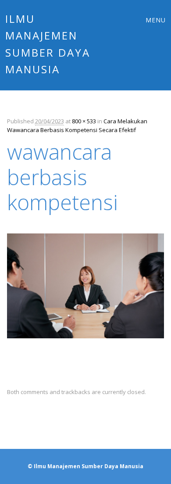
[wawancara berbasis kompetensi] (85, 346)
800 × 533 (84, 121)
